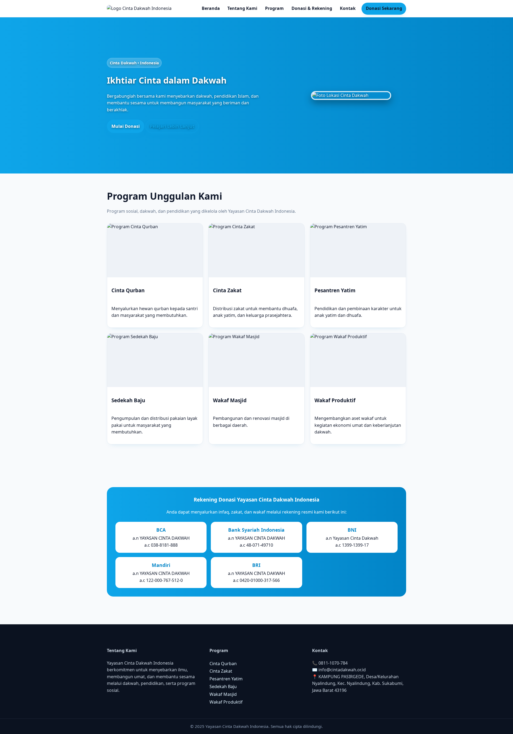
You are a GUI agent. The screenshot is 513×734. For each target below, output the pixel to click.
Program (274, 8)
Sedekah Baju (223, 686)
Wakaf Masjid (223, 694)
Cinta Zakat (220, 671)
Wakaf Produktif (226, 702)
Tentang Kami (242, 8)
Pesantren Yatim (226, 679)
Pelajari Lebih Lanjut (172, 126)
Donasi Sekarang (384, 8)
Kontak (348, 8)
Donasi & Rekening (312, 8)
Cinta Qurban (223, 663)
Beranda (211, 8)
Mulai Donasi (125, 126)
